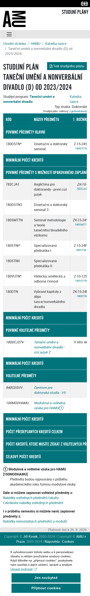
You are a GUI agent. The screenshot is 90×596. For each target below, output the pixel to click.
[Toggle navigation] (9, 34)
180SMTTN (82, 224)
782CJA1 (81, 189)
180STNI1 (82, 250)
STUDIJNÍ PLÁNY (75, 12)
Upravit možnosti (21, 569)
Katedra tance (55, 43)
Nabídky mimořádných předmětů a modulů (35, 521)
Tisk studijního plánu (68, 66)
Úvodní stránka (14, 43)
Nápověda (52, 541)
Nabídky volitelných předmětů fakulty (31, 497)
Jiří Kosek (30, 536)
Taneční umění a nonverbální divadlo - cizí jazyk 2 (49, 347)
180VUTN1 (81, 281)
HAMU (35, 43)
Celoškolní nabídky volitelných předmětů (33, 502)
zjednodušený (78, 111)
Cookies (68, 541)
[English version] (84, 3)
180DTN (82, 296)
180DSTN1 (81, 148)
